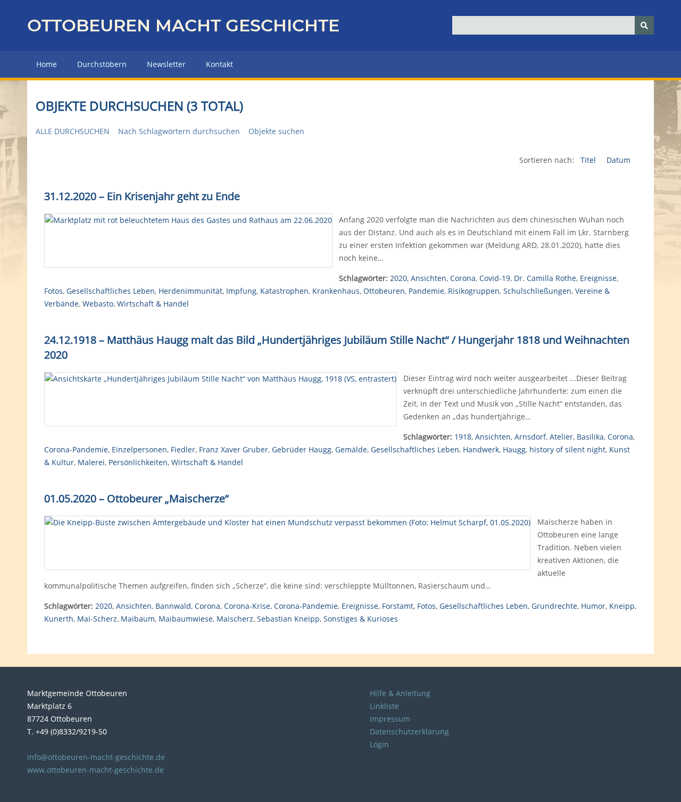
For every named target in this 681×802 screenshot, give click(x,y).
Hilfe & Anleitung (400, 693)
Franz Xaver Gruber (233, 449)
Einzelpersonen (139, 449)
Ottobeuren (384, 291)
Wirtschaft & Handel (153, 304)
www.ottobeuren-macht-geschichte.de (95, 770)
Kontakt (219, 64)
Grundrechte (554, 606)
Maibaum (138, 619)
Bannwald (173, 606)
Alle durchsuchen (73, 131)
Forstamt (397, 606)
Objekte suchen (276, 131)
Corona (463, 278)
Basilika (590, 437)
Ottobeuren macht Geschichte (183, 25)
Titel (589, 160)
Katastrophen (284, 291)
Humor (593, 606)
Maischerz (235, 619)
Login (379, 744)
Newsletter (166, 64)
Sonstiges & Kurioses (360, 619)
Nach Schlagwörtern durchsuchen (179, 131)
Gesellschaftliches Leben (111, 291)
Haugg (514, 449)
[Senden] (644, 25)
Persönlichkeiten (138, 462)
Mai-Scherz (97, 619)
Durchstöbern (102, 64)
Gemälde (351, 449)
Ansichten (428, 278)
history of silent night (567, 449)
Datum (618, 160)
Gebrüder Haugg (301, 449)
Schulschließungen (537, 291)
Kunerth (58, 619)
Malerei (91, 462)
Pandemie (426, 291)
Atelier (561, 437)
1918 (462, 437)
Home (46, 64)
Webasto (97, 304)
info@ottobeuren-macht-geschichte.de (96, 757)
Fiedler (183, 449)
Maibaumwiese (186, 619)
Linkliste (384, 706)
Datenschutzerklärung (409, 731)
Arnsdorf (530, 437)
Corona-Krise (247, 606)
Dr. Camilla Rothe (545, 278)
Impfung (241, 291)
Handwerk (481, 449)
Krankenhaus (336, 291)
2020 (398, 278)
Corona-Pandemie (76, 449)
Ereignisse (598, 278)
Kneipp (622, 606)
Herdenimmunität (190, 291)
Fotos (53, 291)
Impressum (390, 719)
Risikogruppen (474, 291)
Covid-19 (494, 278)
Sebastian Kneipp (288, 619)
